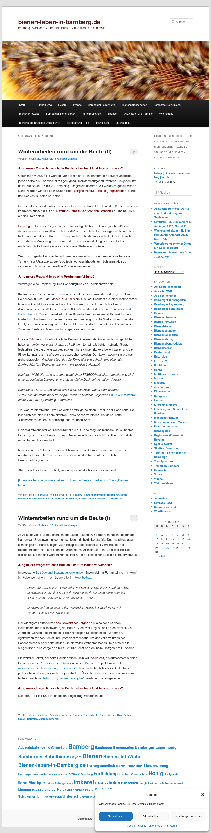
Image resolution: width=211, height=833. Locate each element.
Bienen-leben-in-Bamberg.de (52, 764)
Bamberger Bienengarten (60, 113)
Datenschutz (155, 825)
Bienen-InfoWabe (29, 113)
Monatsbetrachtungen (44, 789)
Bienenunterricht (58, 774)
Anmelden (160, 498)
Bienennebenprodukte (168, 343)
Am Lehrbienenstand (167, 287)
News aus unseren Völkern (171, 422)
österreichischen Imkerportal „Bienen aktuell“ (48, 668)
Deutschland (162, 352)
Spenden (113, 113)
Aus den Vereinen (165, 295)
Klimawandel (162, 391)
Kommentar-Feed (165, 507)
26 (167, 548)
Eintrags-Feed (163, 503)
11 (162, 539)
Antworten (115, 498)
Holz (54, 498)
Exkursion (160, 356)
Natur (61, 789)
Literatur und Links (78, 123)
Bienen (158, 313)
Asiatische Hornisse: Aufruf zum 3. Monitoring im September (171, 213)
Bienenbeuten (42, 498)
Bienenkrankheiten (166, 335)
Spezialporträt (163, 444)
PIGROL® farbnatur (122, 394)
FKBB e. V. (161, 361)
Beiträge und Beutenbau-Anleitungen (60, 572)
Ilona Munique (69, 158)
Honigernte (171, 774)
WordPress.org (163, 511)
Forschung (87, 774)
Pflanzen (89, 789)
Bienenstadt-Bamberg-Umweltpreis (39, 123)
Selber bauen (86, 498)
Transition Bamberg (166, 466)
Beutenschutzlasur (95, 495)
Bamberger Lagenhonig (101, 105)
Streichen (100, 498)
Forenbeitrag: (83, 577)
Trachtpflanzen (163, 461)
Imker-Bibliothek (91, 113)
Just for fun (161, 387)
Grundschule (139, 774)
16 (188, 539)
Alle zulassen (115, 816)
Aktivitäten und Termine (138, 113)
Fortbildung (161, 365)
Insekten (159, 383)
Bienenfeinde (162, 326)
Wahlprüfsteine (163, 483)
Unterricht (160, 470)
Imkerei (44, 495)
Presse (77, 105)
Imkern (116, 782)
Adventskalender (32, 747)
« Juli (161, 556)
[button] (203, 795)
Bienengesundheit (165, 330)
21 (177, 543)
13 (172, 539)
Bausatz (77, 495)
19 (167, 543)
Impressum (170, 825)
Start (22, 105)
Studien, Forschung (166, 448)
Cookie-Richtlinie (136, 825)
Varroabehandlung (91, 796)
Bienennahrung (164, 339)
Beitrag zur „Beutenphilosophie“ (63, 678)
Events (62, 105)
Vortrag (158, 474)
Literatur (24, 789)
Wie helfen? (166, 113)
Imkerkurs (101, 783)
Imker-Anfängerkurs (59, 783)
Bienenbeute (25, 498)
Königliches (161, 396)
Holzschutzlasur (67, 498)
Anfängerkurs (57, 747)
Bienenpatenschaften (134, 105)
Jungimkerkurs (148, 783)
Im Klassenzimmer (166, 374)
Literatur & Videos (165, 404)
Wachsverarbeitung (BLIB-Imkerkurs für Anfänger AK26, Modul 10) (172, 234)
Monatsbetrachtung (166, 417)
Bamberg (81, 746)
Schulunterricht (30, 796)
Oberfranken (75, 790)
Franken (124, 774)
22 (183, 543)
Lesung (159, 400)
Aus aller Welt (163, 291)
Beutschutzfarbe (117, 495)
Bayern (76, 757)
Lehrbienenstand (170, 783)
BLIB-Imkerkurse (42, 105)
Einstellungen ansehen (188, 816)
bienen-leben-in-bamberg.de (59, 21)
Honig (158, 370)
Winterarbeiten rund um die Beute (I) (64, 518)
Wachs (158, 479)
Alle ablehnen (152, 816)
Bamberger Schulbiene (167, 105)
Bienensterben (163, 348)
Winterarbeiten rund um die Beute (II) (65, 151)
